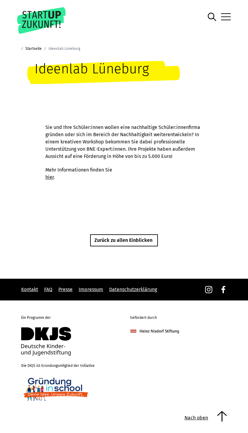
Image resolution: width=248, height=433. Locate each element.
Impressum (91, 289)
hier (49, 177)
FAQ (48, 289)
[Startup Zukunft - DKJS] (48, 20)
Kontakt (29, 289)
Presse (65, 289)
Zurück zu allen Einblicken (123, 240)
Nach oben (196, 418)
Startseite (33, 49)
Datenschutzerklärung (133, 289)
